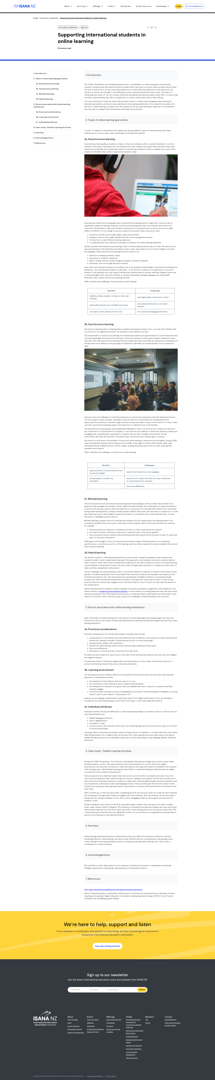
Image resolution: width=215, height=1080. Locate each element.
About (67, 6)
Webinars (90, 1023)
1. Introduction (39, 73)
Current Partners (74, 1026)
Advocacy (109, 1026)
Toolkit (110, 6)
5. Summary (38, 132)
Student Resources (144, 6)
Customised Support (113, 1020)
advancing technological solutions (114, 591)
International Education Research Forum (95, 1030)
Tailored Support (132, 1058)
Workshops (91, 1026)
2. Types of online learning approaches (50, 78)
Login (178, 6)
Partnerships (162, 6)
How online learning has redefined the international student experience (113, 889)
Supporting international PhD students (134, 1032)
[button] (68, 6)
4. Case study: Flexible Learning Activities (52, 127)
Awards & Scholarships (76, 1033)
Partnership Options (75, 1029)
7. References (39, 143)
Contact (168, 1017)
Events (90, 1017)
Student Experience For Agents (134, 1041)
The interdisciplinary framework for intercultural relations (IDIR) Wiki (133, 1023)
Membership (126, 6)
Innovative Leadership (49, 18)
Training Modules (132, 1037)
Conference (110, 1023)
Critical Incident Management (131, 1053)
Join (146, 1020)
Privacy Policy (111, 1076)
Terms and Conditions (95, 1076)
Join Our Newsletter (194, 6)
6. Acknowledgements (43, 138)
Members (149, 1017)
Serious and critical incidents (113, 1030)
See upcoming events (107, 946)
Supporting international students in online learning (83, 18)
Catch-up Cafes (92, 1020)
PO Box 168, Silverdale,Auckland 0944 (172, 1024)
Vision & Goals (73, 1020)
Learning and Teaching (134, 1046)
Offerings (96, 6)
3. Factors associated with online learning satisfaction (51, 105)
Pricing (147, 1023)
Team (69, 1023)
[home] (23, 6)
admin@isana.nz (170, 1020)
